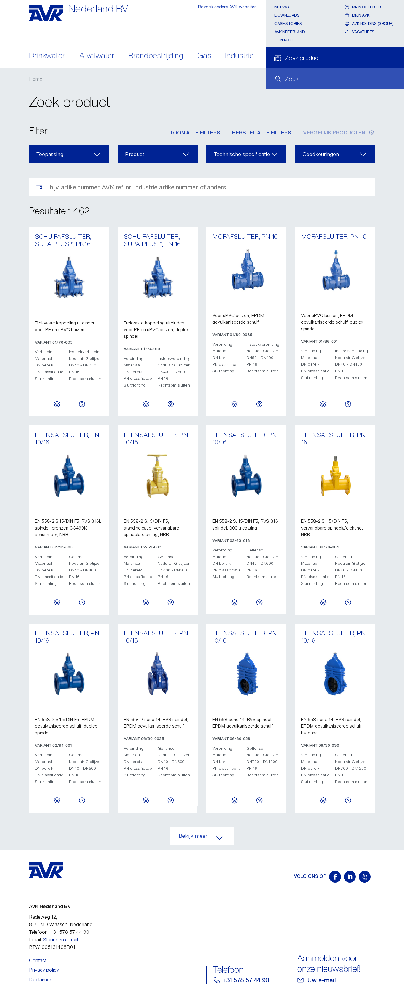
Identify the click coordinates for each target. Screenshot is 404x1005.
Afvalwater (96, 56)
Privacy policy (44, 969)
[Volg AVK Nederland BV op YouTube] (365, 877)
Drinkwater (47, 56)
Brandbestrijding (155, 56)
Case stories (288, 23)
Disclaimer (40, 979)
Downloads (287, 15)
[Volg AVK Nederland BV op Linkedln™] (350, 877)
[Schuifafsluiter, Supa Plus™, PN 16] (158, 277)
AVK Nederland (289, 32)
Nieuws (281, 7)
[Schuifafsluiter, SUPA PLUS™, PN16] (69, 277)
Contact (283, 40)
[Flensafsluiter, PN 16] (335, 476)
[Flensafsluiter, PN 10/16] (69, 476)
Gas (204, 56)
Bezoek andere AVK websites (227, 7)
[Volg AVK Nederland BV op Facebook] (335, 877)
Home (35, 78)
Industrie (239, 56)
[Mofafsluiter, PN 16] (246, 270)
